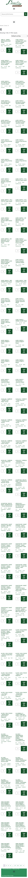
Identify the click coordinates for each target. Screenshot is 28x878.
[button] (14, 8)
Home (1, 25)
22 (18, 865)
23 (21, 865)
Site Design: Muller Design (7, 875)
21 (15, 865)
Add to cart (9, 50)
